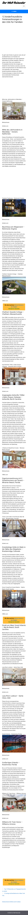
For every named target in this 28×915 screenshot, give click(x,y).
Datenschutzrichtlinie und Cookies (11, 901)
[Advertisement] (14, 40)
